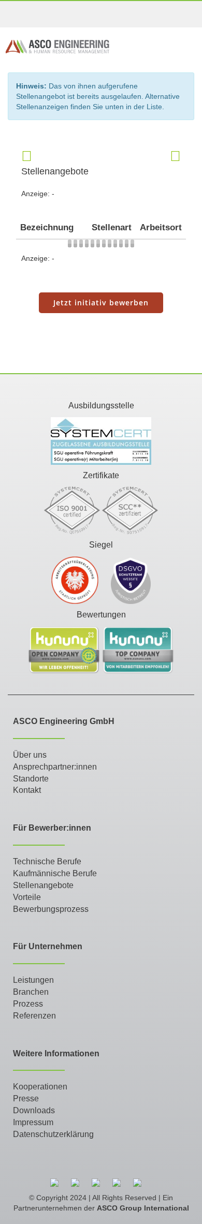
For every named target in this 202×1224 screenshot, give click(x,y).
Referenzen (34, 1015)
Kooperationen (40, 1086)
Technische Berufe (47, 861)
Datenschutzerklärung (53, 1134)
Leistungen (33, 980)
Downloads (34, 1110)
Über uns (30, 754)
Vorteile (27, 897)
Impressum (33, 1122)
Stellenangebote (43, 885)
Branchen (31, 991)
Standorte (31, 778)
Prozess (28, 1003)
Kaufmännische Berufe (55, 873)
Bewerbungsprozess (51, 909)
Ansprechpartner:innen (55, 766)
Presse (26, 1098)
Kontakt (27, 790)
